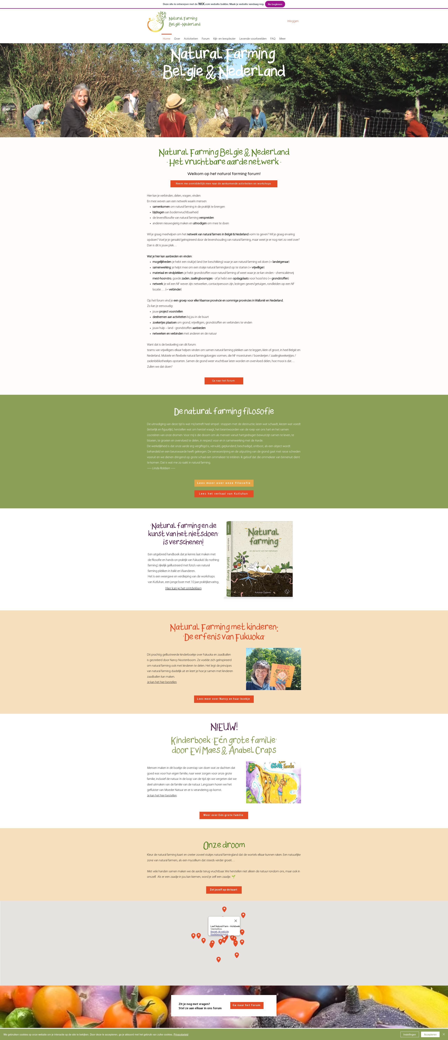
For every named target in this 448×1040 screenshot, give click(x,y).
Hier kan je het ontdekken (183, 588)
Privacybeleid (181, 1034)
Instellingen (409, 1034)
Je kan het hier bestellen (162, 682)
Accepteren (430, 1034)
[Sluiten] (444, 1034)
